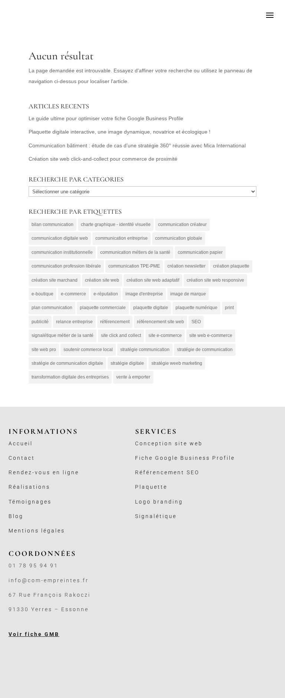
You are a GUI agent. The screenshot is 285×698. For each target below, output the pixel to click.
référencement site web (160, 321)
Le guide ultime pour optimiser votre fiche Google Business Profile (106, 118)
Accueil (21, 443)
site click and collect (121, 335)
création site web (102, 280)
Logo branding (159, 502)
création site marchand (55, 280)
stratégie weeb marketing (176, 363)
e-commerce (73, 293)
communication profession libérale (66, 266)
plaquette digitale (150, 307)
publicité (40, 321)
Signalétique (156, 516)
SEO (196, 321)
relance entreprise (74, 321)
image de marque (188, 293)
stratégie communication (145, 349)
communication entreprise (121, 238)
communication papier (200, 252)
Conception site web (169, 443)
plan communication (52, 307)
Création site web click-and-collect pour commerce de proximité (103, 159)
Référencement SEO (167, 472)
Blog (16, 516)
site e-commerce (165, 335)
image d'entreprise (144, 293)
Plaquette (151, 487)
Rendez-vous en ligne (44, 472)
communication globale (178, 238)
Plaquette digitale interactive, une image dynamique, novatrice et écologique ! (119, 132)
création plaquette (231, 266)
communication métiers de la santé (135, 252)
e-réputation (106, 293)
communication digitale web (60, 238)
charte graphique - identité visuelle (116, 224)
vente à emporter (133, 377)
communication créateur (182, 224)
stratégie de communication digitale (67, 363)
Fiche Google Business (173, 458)
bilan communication (52, 224)
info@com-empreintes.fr (49, 580)
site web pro (44, 349)
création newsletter (186, 266)
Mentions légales (37, 531)
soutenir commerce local (88, 349)
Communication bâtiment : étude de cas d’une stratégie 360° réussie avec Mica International (137, 145)
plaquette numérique (196, 307)
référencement (115, 321)
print (229, 307)
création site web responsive (215, 280)
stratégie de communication (205, 349)
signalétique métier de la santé (63, 335)
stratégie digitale (127, 363)
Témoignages (30, 502)
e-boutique (42, 293)
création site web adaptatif (153, 280)
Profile (223, 458)
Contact (22, 458)
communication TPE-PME (134, 266)
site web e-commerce (210, 335)
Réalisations (29, 487)
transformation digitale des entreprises (70, 377)
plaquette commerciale (103, 307)
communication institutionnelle (62, 252)
